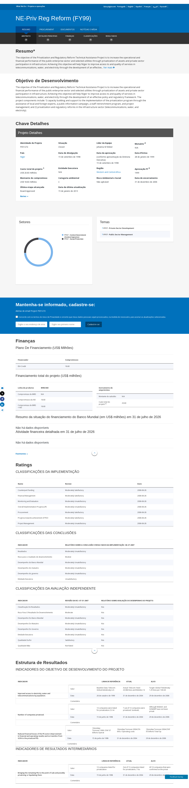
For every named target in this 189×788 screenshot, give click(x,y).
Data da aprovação (106, 153)
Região (100, 168)
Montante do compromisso (33, 178)
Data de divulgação (68, 153)
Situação (62, 143)
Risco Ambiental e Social (109, 178)
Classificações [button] (90, 36)
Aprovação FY (142, 168)
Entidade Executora (68, 168)
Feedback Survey (176, 777)
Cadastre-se (94, 324)
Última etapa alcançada (32, 187)
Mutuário (140, 143)
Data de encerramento (146, 178)
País (22, 153)
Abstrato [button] (26, 36)
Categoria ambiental (68, 178)
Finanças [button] (69, 36)
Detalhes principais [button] (48, 36)
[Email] (2, 388)
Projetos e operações (36, 6)
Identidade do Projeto (31, 143)
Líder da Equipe (104, 143)
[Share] (2, 399)
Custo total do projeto (32, 168)
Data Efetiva (141, 153)
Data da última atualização (72, 187)
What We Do (21, 6)
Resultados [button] (111, 36)
